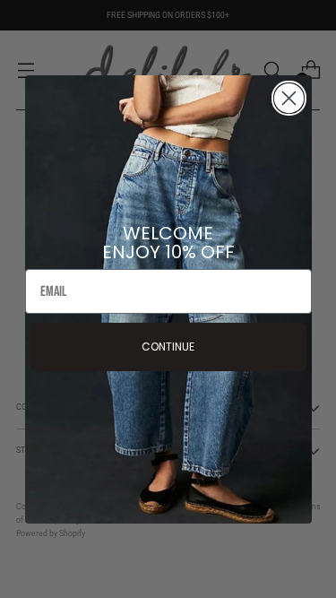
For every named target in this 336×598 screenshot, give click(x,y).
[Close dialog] (289, 98)
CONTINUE (168, 346)
